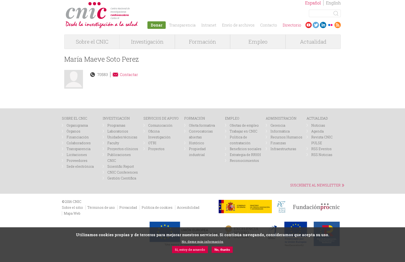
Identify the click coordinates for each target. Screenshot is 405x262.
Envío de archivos (238, 25)
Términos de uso (101, 207)
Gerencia (277, 125)
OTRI (152, 143)
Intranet (208, 25)
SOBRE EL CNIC (74, 118)
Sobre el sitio (72, 207)
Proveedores (77, 160)
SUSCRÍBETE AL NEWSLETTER (315, 185)
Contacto (268, 25)
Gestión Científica (121, 178)
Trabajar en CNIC (243, 131)
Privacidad (128, 207)
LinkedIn (323, 25)
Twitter (316, 25)
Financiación (78, 137)
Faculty (113, 143)
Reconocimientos (244, 160)
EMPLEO (232, 118)
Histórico (196, 143)
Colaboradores (79, 143)
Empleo (257, 41)
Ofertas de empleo (244, 125)
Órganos (73, 131)
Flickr (330, 25)
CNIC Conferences (122, 172)
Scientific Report (120, 166)
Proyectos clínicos (122, 149)
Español (313, 3)
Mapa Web (72, 213)
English (333, 3)
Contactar (129, 74)
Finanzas (278, 143)
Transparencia (182, 25)
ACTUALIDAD (317, 118)
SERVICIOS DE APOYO (161, 118)
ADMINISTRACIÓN (281, 118)
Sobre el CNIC (92, 41)
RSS (337, 25)
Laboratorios (117, 131)
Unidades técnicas (122, 137)
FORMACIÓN (194, 118)
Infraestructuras (283, 149)
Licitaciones (77, 154)
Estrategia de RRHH (245, 154)
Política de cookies (157, 207)
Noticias (318, 125)
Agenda (317, 131)
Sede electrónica (80, 166)
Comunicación (160, 125)
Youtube (308, 25)
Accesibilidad (188, 207)
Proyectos (156, 149)
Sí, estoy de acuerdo (190, 249)
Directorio (292, 25)
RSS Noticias (321, 154)
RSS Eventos (321, 149)
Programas (116, 125)
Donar (156, 25)
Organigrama (77, 125)
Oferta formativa (202, 125)
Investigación (147, 41)
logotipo (131, 4)
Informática (280, 131)
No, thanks (222, 249)
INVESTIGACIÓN (116, 118)
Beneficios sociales (245, 149)
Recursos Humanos (286, 137)
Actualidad (313, 41)
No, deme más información (202, 241)
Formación (202, 41)
